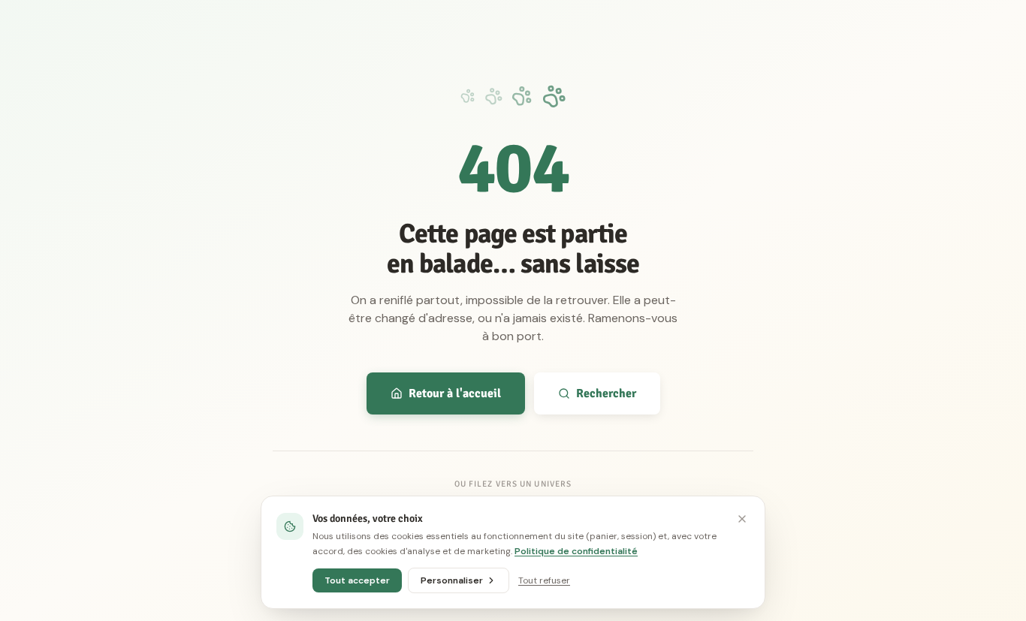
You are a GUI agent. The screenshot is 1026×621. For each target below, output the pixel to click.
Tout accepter (357, 580)
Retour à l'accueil (455, 393)
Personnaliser (452, 580)
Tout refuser (544, 580)
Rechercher (606, 393)
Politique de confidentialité (576, 551)
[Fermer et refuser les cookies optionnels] (742, 519)
